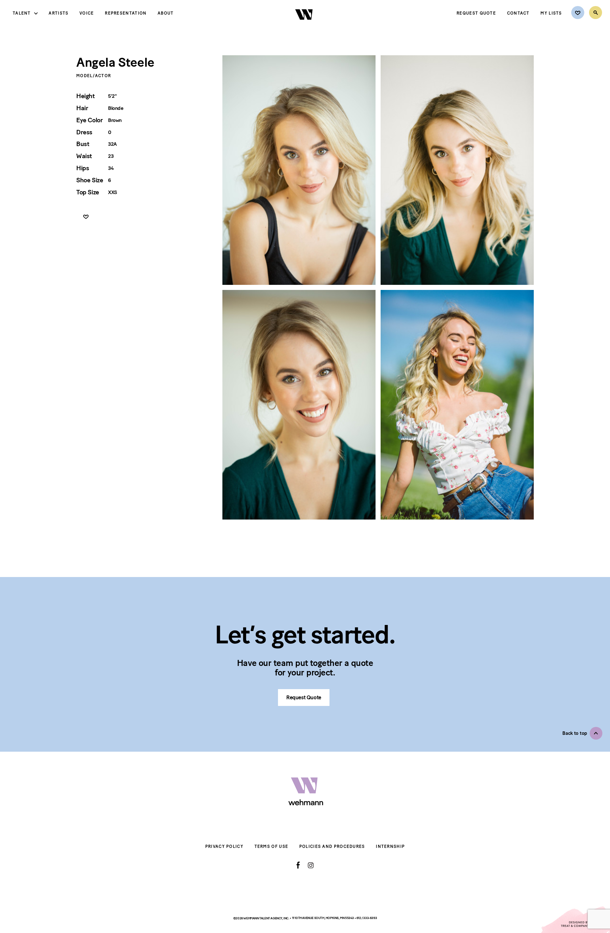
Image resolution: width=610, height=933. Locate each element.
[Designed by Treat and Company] (575, 919)
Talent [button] (22, 13)
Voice (86, 13)
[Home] (304, 25)
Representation (125, 13)
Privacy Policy (224, 846)
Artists (58, 13)
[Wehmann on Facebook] (298, 865)
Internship (390, 846)
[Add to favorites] (85, 217)
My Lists (551, 13)
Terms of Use (271, 846)
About (166, 13)
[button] (582, 733)
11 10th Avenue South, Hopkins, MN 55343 (323, 918)
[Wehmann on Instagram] (311, 865)
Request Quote (476, 13)
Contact (518, 13)
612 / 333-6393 (366, 918)
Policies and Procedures (332, 846)
